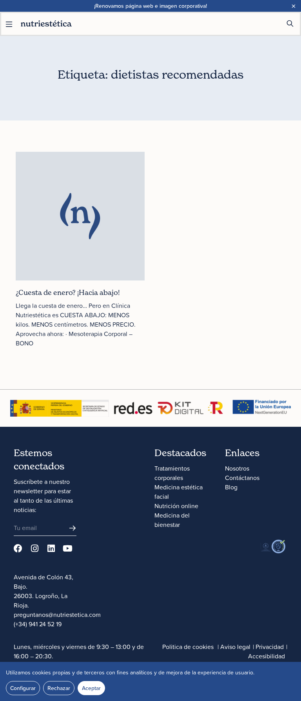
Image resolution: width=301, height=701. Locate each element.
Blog (231, 487)
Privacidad (270, 646)
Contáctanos (242, 477)
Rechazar (58, 688)
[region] (150, 681)
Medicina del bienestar (172, 520)
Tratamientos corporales (172, 473)
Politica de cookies (188, 646)
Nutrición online (176, 505)
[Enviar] (72, 528)
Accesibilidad (266, 656)
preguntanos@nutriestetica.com (57, 614)
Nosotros (237, 468)
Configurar (23, 688)
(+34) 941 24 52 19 (38, 624)
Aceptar (91, 688)
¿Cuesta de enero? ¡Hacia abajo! (68, 292)
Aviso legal (235, 646)
